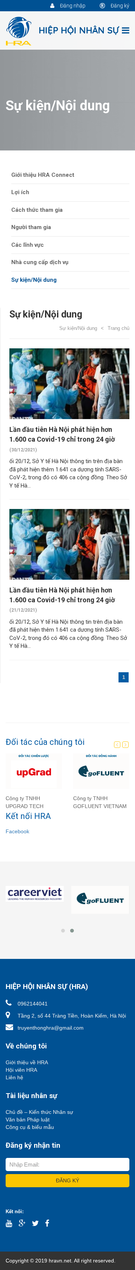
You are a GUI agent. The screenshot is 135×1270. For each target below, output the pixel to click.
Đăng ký (119, 6)
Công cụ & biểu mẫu (30, 1127)
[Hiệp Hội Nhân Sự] (63, 31)
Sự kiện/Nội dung (34, 279)
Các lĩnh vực (27, 245)
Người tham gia (31, 227)
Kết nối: (15, 1211)
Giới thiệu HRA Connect (42, 175)
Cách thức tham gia (37, 210)
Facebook (17, 831)
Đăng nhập (72, 6)
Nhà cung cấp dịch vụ (39, 262)
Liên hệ (14, 1077)
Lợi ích (20, 192)
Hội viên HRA (21, 1070)
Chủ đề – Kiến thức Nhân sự (39, 1112)
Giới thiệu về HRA (27, 1062)
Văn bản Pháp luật (28, 1120)
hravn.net (60, 1261)
